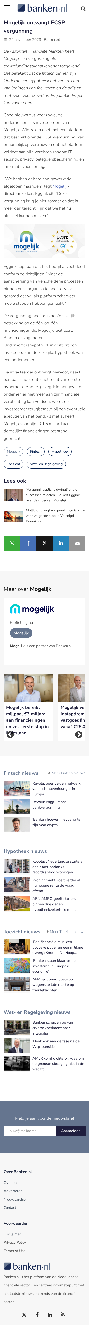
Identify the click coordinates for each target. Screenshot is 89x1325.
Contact (10, 1207)
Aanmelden (71, 1130)
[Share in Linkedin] (61, 543)
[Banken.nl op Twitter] (24, 1315)
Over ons (11, 1182)
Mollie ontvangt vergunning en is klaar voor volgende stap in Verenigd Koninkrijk (55, 516)
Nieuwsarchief (15, 1199)
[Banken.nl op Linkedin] (50, 1315)
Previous (10, 735)
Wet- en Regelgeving (46, 464)
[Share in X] (44, 543)
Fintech (36, 451)
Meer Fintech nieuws (68, 773)
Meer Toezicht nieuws (67, 931)
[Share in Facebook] (28, 543)
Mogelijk (60, 186)
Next (79, 735)
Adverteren (13, 1190)
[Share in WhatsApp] (12, 543)
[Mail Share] (77, 543)
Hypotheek (60, 451)
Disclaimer (12, 1234)
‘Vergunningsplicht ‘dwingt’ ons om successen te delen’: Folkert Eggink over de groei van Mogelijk (53, 495)
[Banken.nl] (51, 5)
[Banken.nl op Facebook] (37, 1315)
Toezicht (13, 464)
